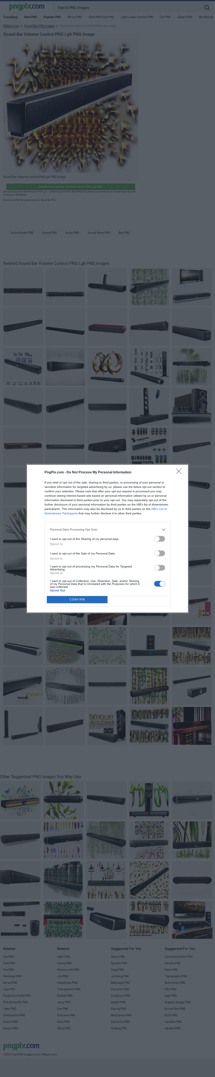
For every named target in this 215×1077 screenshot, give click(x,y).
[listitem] (107, 529)
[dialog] (107, 538)
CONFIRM (77, 599)
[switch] (159, 539)
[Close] (180, 473)
